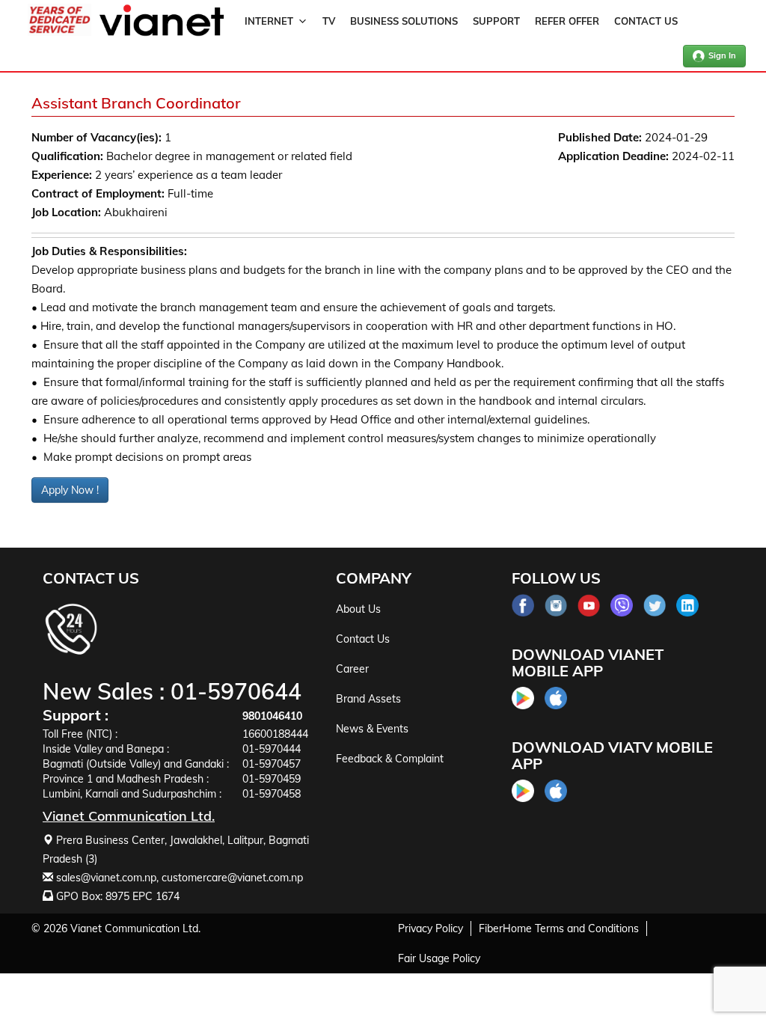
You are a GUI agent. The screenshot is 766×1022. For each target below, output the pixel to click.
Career (352, 669)
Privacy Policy (430, 928)
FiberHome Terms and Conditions (559, 928)
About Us (358, 609)
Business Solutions (404, 21)
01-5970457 (271, 764)
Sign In (722, 55)
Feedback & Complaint (390, 758)
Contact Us (646, 21)
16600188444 (275, 734)
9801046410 (272, 716)
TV (328, 21)
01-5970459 (271, 779)
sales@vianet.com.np (106, 877)
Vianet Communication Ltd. (135, 928)
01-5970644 (236, 691)
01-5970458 (271, 794)
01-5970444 (271, 749)
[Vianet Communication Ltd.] (161, 33)
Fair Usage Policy (439, 958)
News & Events (372, 728)
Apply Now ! (70, 490)
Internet (269, 21)
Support (496, 21)
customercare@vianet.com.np (232, 877)
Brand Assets (368, 699)
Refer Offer (567, 21)
